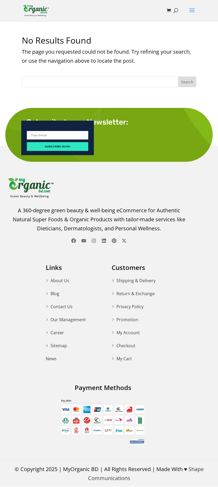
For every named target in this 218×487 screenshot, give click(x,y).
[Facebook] (73, 240)
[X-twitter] (124, 240)
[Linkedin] (104, 240)
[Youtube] (83, 240)
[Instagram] (93, 240)
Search (187, 81)
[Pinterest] (114, 240)
